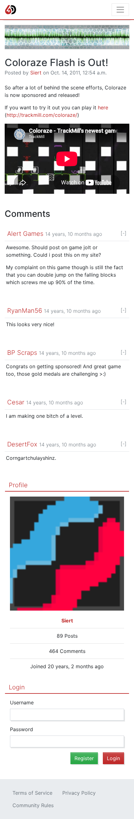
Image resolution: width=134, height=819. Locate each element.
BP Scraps (22, 352)
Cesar (15, 402)
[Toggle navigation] (120, 9)
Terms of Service (32, 793)
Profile (18, 485)
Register (84, 758)
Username (22, 702)
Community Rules (33, 805)
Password (21, 729)
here (103, 107)
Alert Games (25, 233)
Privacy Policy (79, 793)
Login (17, 687)
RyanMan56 (24, 310)
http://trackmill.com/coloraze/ (42, 115)
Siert (35, 72)
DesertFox (22, 444)
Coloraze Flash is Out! (56, 62)
